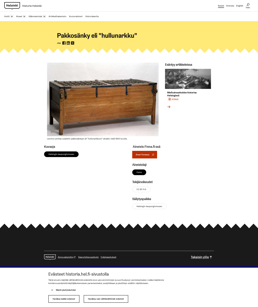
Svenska (230, 5)
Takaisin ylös (200, 257)
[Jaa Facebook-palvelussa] (64, 43)
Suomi (221, 5)
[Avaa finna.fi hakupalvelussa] (103, 135)
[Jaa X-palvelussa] (72, 43)
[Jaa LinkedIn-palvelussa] (68, 43)
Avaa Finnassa (146, 154)
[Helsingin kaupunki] (50, 257)
